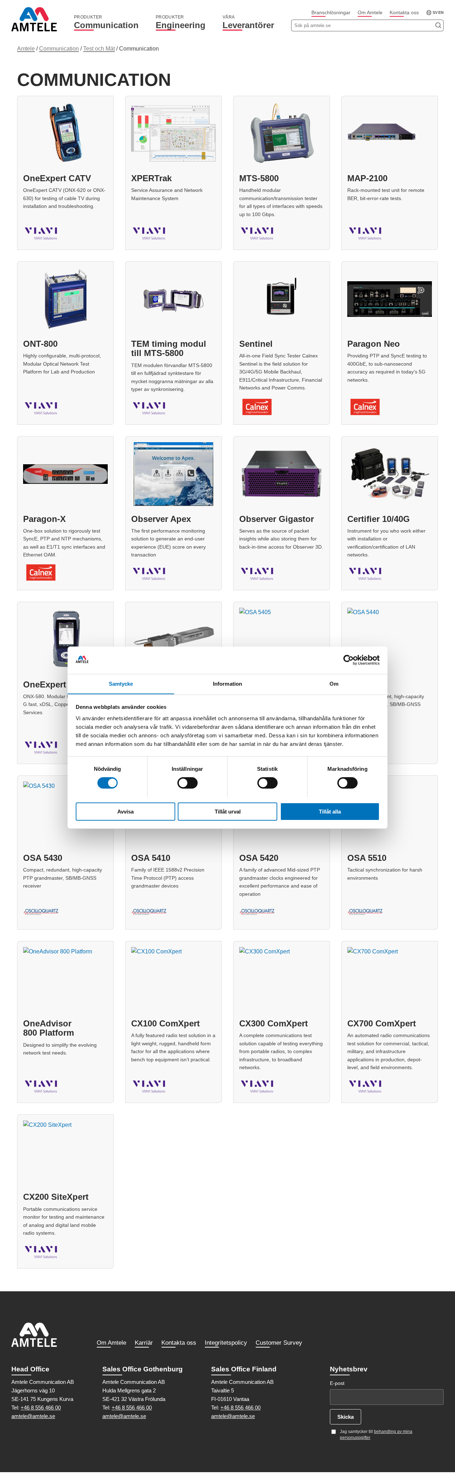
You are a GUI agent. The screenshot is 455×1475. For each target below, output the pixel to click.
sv (435, 13)
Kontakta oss (404, 12)
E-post (337, 1383)
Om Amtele (370, 12)
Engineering (180, 22)
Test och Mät (99, 49)
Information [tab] (227, 683)
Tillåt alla (330, 811)
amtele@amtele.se (33, 1416)
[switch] (187, 783)
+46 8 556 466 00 (41, 1408)
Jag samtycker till (376, 1434)
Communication (106, 22)
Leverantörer (248, 22)
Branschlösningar (330, 12)
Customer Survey (279, 1342)
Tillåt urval (228, 811)
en (441, 13)
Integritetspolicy (226, 1342)
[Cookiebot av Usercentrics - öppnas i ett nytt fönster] (348, 660)
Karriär (144, 1342)
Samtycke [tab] (121, 683)
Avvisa (125, 811)
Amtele (26, 49)
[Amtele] (34, 19)
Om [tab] (334, 683)
